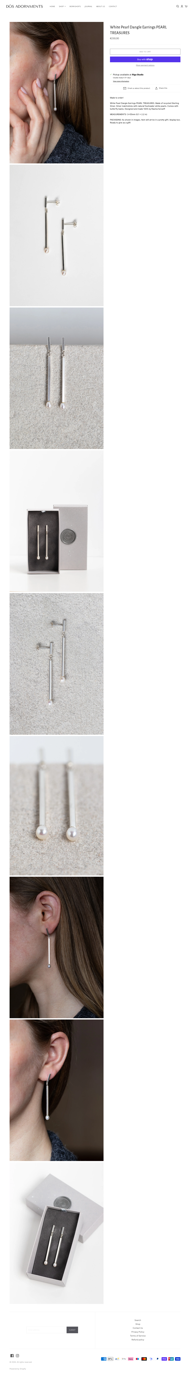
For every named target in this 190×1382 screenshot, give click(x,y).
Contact (113, 6)
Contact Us (138, 1328)
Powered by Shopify (18, 1369)
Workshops (75, 6)
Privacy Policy (137, 1332)
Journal (88, 6)
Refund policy (138, 1339)
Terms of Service (138, 1336)
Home (52, 6)
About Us (100, 6)
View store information (121, 81)
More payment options (145, 65)
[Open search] (177, 6)
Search (138, 1320)
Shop (61, 6)
